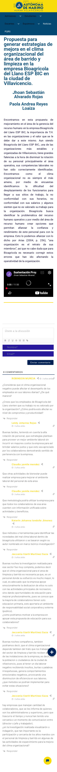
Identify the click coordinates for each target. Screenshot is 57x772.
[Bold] (5, 340)
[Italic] (9, 340)
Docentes (9, 23)
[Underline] (12, 340)
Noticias (47, 23)
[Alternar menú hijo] (20, 16)
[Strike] (16, 340)
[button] (52, 652)
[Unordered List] (23, 340)
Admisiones (10, 16)
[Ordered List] (20, 340)
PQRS (7, 31)
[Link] (27, 340)
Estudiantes (30, 16)
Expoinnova (28, 23)
